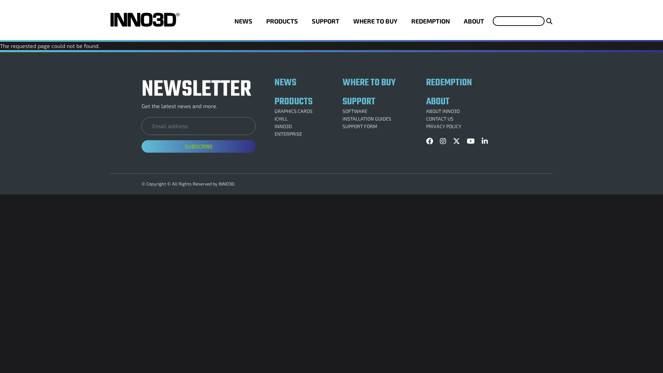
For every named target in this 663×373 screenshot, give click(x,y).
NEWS (243, 21)
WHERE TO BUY (375, 21)
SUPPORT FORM (360, 126)
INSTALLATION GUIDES (367, 118)
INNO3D (283, 126)
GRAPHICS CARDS (294, 111)
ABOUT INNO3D (443, 111)
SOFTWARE (355, 111)
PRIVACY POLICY (443, 126)
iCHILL (281, 118)
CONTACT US (439, 118)
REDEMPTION (430, 21)
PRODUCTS (282, 21)
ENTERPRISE (288, 134)
